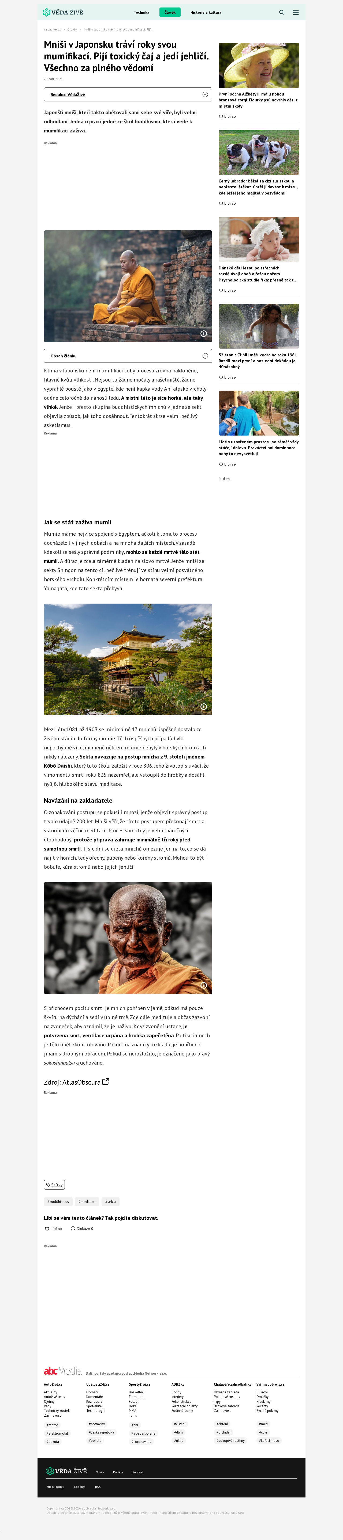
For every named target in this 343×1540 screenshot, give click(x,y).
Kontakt (137, 1472)
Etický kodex (55, 1487)
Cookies (79, 1487)
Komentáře (94, 1396)
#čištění (179, 1424)
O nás (100, 1472)
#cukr (263, 1432)
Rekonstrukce (181, 1401)
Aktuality (50, 1392)
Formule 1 (136, 1396)
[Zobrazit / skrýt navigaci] (296, 13)
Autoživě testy (54, 1396)
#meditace (87, 1201)
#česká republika (101, 1432)
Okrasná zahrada (226, 1392)
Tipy (217, 1401)
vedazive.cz (52, 29)
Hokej (133, 1406)
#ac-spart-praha (143, 1433)
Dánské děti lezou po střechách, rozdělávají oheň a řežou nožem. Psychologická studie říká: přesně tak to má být (257, 274)
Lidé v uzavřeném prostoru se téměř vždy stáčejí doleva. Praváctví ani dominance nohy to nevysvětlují (259, 447)
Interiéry (178, 1396)
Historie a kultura (206, 12)
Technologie (95, 1410)
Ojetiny (49, 1401)
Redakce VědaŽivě (68, 94)
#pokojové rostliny (231, 1440)
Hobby (176, 1392)
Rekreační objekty (184, 1406)
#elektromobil (57, 1433)
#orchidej (223, 1432)
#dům (178, 1432)
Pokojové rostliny (227, 1396)
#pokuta (53, 1441)
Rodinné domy (182, 1410)
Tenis (133, 1415)
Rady (47, 1406)
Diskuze (84, 1228)
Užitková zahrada (227, 1406)
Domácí (92, 1392)
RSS (98, 1487)
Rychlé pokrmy (267, 1410)
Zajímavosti (53, 1415)
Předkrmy (263, 1401)
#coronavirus (141, 1441)
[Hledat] (281, 13)
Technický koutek (57, 1410)
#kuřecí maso (269, 1440)
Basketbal (136, 1392)
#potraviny (97, 1424)
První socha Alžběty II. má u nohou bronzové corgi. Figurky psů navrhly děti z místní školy (258, 100)
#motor (52, 1425)
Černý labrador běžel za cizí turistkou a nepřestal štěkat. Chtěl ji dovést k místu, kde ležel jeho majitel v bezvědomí (258, 187)
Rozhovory (94, 1401)
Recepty (262, 1406)
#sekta (110, 1201)
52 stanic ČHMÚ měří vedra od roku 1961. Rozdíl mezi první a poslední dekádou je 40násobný (258, 360)
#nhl (135, 1425)
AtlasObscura (81, 1082)
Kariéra (118, 1472)
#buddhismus (58, 1201)
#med (263, 1424)
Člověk (170, 12)
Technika (141, 12)
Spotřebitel (94, 1406)
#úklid (178, 1440)
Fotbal (134, 1401)
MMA (132, 1410)
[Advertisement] (128, 182)
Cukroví (262, 1392)
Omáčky (262, 1396)
